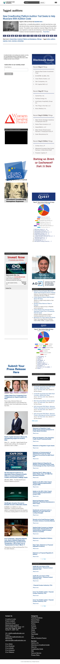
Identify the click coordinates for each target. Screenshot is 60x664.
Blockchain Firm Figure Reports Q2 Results (44, 317)
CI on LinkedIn (9, 648)
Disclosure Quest (10, 623)
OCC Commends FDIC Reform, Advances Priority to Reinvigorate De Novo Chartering (44, 407)
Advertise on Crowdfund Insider (40, 645)
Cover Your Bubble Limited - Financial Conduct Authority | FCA (43, 592)
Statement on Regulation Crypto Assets (43, 445)
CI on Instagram (10, 650)
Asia (32, 636)
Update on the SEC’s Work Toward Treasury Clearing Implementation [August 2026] (42, 483)
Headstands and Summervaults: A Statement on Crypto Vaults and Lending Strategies (42, 511)
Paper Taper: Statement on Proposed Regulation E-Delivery (43, 545)
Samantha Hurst (38, 21)
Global (33, 630)
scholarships (20, 41)
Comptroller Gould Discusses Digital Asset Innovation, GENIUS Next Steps (44, 387)
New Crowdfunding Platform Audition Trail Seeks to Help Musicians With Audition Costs (29, 17)
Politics (33, 624)
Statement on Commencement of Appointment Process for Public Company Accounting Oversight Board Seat (43, 454)
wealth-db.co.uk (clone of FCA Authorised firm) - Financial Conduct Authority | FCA (43, 568)
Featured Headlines (36, 618)
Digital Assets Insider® (12, 625)
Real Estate (34, 634)
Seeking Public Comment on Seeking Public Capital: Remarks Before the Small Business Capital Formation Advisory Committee (43, 529)
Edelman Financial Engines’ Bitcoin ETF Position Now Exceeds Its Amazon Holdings (44, 291)
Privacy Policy (35, 655)
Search (42, 2)
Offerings (39, 39)
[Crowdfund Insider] (9, 2)
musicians (14, 41)
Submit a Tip (35, 643)
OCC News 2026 (41, 389)
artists (48, 39)
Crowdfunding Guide (37, 649)
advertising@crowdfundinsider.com (15, 640)
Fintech (33, 632)
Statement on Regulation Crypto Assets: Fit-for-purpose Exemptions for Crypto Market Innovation (43, 429)
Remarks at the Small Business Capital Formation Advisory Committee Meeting (44, 520)
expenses (5, 41)
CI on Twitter (9, 644)
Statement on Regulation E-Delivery (42, 538)
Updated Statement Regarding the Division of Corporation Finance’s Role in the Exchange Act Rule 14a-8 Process (44, 464)
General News (13, 39)
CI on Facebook (9, 646)
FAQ (32, 651)
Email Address (7, 67)
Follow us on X (44, 378)
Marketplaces (35, 622)
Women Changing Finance (38, 638)
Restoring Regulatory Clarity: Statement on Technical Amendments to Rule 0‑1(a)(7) (44, 502)
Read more (36, 433)
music (9, 41)
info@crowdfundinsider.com (16, 633)
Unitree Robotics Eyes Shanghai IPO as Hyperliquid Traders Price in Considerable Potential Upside (44, 311)
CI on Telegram (9, 652)
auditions (53, 39)
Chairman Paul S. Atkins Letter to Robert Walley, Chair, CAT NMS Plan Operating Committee (42, 474)
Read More (46, 32)
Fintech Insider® (10, 621)
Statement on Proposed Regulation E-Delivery (43, 553)
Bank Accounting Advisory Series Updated (44, 401)
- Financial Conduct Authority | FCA (42, 585)
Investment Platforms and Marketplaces (26, 39)
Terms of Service (36, 653)
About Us (34, 647)
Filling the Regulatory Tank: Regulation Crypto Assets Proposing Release (43, 438)
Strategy (33, 626)
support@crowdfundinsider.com (14, 637)
